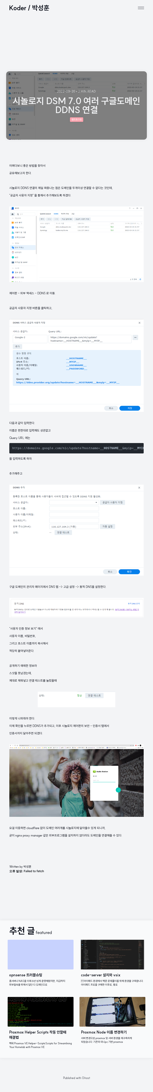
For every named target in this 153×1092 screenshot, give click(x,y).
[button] (141, 8)
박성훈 (27, 866)
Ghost (86, 1078)
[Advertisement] (76, 43)
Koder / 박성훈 (29, 8)
